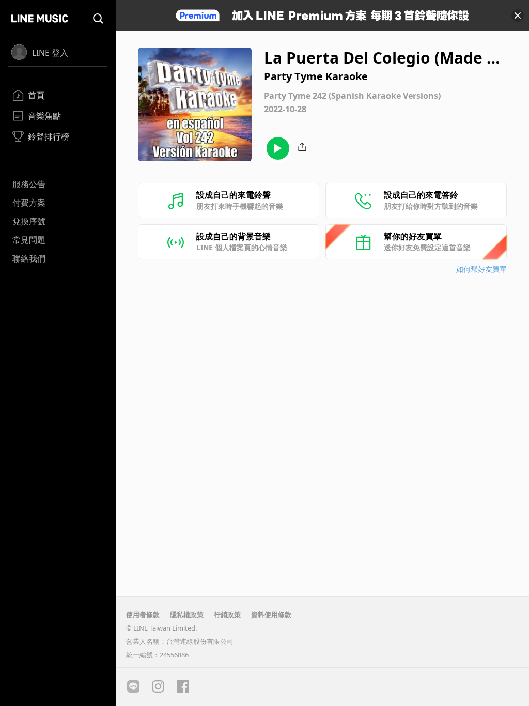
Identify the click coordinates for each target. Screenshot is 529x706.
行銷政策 (227, 614)
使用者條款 (143, 614)
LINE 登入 (50, 52)
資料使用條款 (271, 614)
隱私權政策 (187, 614)
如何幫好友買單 (481, 269)
